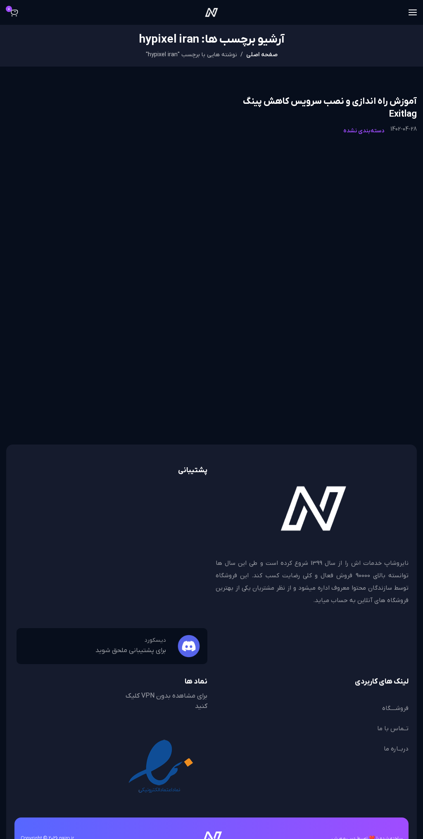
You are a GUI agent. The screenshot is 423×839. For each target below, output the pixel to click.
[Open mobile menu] (412, 12)
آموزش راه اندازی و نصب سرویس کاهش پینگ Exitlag (329, 108)
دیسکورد (155, 640)
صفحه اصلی (262, 55)
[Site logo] (211, 12)
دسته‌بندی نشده (363, 131)
